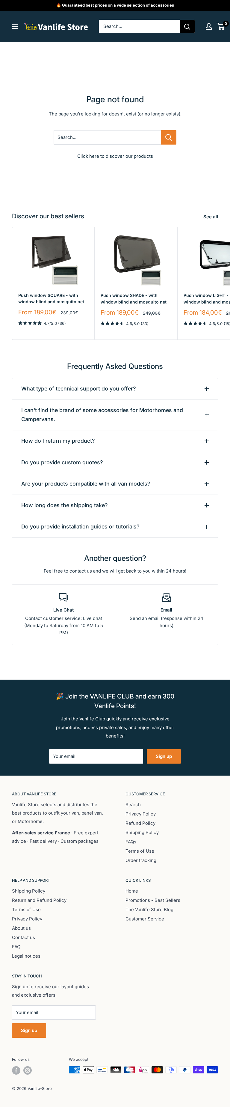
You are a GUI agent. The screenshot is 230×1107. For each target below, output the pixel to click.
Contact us (23, 937)
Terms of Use (139, 851)
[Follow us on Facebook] (16, 1070)
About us (21, 928)
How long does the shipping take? (64, 505)
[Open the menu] (15, 26)
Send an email (145, 618)
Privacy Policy (140, 814)
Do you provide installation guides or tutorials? (80, 526)
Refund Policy (140, 823)
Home (131, 891)
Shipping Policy (142, 832)
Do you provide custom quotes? (62, 462)
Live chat (92, 618)
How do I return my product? (58, 441)
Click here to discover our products (115, 156)
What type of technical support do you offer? (78, 388)
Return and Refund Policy (39, 900)
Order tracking (140, 860)
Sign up (164, 756)
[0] (221, 26)
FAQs (130, 842)
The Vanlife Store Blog (149, 909)
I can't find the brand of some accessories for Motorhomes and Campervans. (102, 415)
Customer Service (144, 919)
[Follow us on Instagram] (27, 1070)
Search (133, 804)
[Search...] (168, 137)
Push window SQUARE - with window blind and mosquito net (51, 298)
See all (211, 217)
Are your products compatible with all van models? (85, 483)
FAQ (16, 947)
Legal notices (26, 956)
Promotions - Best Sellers (152, 900)
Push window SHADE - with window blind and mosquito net (134, 298)
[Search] (187, 26)
